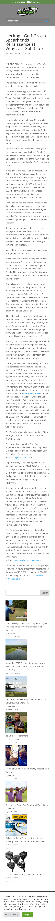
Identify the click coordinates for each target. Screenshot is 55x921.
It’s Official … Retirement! (17, 735)
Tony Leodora (14, 53)
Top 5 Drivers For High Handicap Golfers (24, 874)
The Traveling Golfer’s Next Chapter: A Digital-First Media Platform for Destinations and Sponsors (26, 626)
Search (45, 592)
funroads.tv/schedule (30, 393)
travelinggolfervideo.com (19, 457)
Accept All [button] (27, 914)
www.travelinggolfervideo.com (27, 560)
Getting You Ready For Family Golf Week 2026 (27, 805)
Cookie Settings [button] (11, 914)
